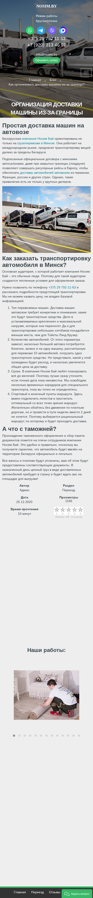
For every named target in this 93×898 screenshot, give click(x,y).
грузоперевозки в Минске (36, 143)
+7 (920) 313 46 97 (46, 44)
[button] (14, 735)
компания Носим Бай (38, 138)
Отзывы (54, 892)
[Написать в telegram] (41, 33)
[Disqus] (46, 586)
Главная (20, 892)
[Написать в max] (62, 33)
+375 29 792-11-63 (62, 287)
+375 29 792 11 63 (46, 38)
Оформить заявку (46, 60)
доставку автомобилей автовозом (45, 172)
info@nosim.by (46, 54)
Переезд (37, 892)
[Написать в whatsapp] (30, 33)
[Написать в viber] (52, 33)
